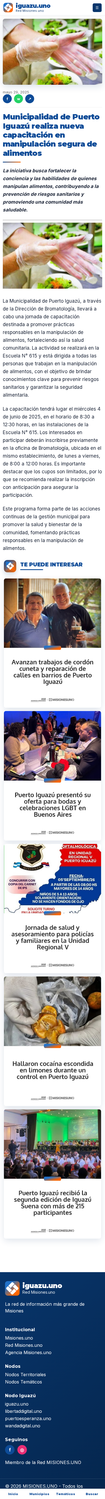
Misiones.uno (19, 1338)
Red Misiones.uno (24, 1345)
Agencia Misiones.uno (28, 1352)
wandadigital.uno (22, 1426)
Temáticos (65, 1494)
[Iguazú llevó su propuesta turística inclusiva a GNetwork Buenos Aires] (52, 775)
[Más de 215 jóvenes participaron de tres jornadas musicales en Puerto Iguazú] (52, 1174)
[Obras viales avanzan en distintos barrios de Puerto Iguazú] (52, 643)
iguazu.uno (17, 1404)
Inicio (13, 1494)
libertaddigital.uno (23, 1411)
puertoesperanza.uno (28, 1418)
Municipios (39, 1494)
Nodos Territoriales (25, 1374)
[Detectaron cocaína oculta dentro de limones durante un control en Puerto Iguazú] (52, 1041)
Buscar (92, 1494)
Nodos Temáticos (23, 1382)
